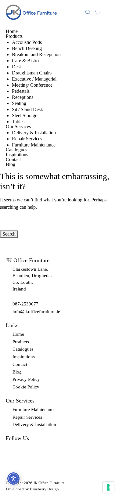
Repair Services (27, 138)
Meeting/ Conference (32, 85)
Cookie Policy (26, 386)
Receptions (22, 97)
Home (12, 31)
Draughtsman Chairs (32, 72)
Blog (10, 164)
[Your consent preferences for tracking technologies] (108, 487)
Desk (17, 66)
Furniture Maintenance (34, 145)
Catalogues (16, 149)
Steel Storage (24, 115)
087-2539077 (25, 303)
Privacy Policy (26, 379)
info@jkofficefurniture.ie (36, 311)
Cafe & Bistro (25, 60)
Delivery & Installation (34, 132)
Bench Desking (27, 48)
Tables (18, 121)
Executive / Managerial (34, 79)
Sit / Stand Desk (27, 109)
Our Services (18, 126)
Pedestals (21, 91)
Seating (19, 103)
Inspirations (17, 154)
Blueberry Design (44, 489)
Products (14, 36)
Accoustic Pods (27, 42)
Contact (13, 159)
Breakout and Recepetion (36, 54)
